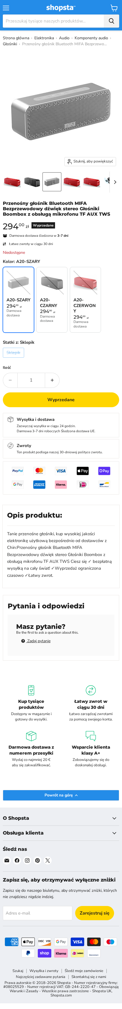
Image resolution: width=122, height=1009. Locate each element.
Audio (64, 38)
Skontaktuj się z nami (88, 976)
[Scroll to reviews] (61, 220)
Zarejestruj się (95, 913)
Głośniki (10, 44)
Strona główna (16, 38)
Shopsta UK (102, 991)
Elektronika (44, 38)
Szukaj (17, 970)
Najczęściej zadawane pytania (40, 976)
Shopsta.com (61, 995)
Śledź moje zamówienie (84, 970)
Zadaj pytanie (38, 641)
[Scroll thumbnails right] (114, 182)
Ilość (7, 368)
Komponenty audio (91, 38)
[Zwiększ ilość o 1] (52, 380)
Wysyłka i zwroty (44, 970)
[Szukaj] (111, 21)
